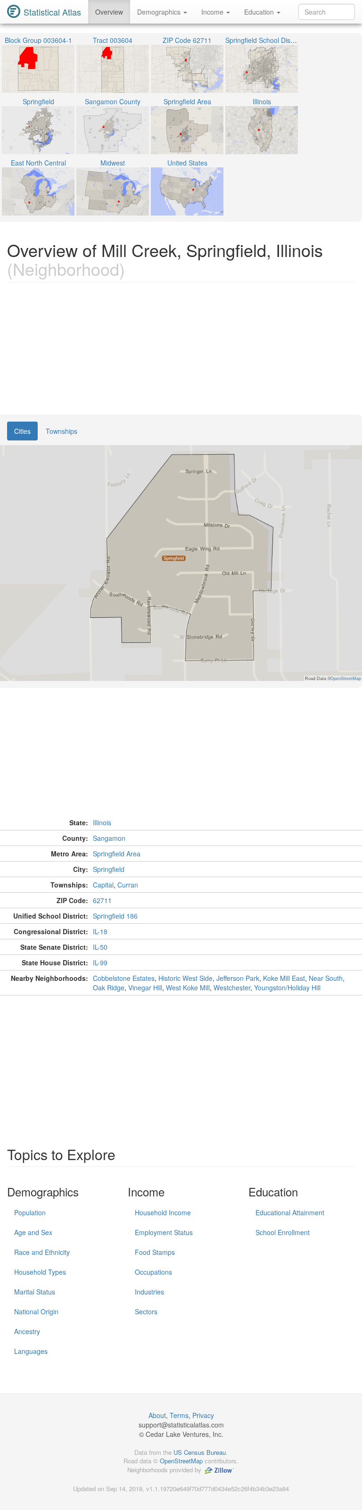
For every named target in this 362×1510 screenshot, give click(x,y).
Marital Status (34, 1291)
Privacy (203, 1415)
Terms (179, 1415)
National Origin (36, 1311)
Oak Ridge (108, 987)
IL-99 (100, 962)
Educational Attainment (289, 1212)
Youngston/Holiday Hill (287, 987)
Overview (109, 12)
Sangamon (109, 838)
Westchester (232, 987)
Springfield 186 (115, 916)
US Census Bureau (199, 1452)
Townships (61, 431)
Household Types (40, 1272)
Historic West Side (185, 978)
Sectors (146, 1311)
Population (30, 1212)
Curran (127, 884)
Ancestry (27, 1331)
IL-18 (100, 931)
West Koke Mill (188, 987)
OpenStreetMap (181, 1460)
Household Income (163, 1212)
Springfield (108, 869)
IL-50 (100, 947)
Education (260, 12)
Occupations (153, 1272)
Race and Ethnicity (42, 1252)
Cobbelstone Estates (124, 978)
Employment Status (164, 1232)
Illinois (102, 822)
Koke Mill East (284, 978)
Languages (31, 1351)
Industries (149, 1291)
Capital (103, 884)
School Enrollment (282, 1232)
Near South (326, 978)
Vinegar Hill (145, 987)
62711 (102, 900)
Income (213, 12)
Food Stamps (155, 1252)
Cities (22, 431)
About (157, 1415)
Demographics (159, 12)
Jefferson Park (237, 978)
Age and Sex (33, 1232)
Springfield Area (116, 853)
